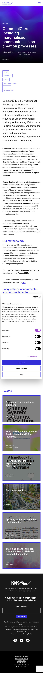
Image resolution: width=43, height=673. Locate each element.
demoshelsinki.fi (29, 591)
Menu (39, 3)
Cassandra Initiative (21, 658)
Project (5, 23)
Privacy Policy (21, 660)
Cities (6, 72)
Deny (21, 374)
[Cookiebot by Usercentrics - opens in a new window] (32, 297)
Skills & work (8, 90)
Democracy (7, 76)
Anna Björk (22, 52)
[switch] (38, 336)
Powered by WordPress (21, 665)
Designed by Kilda (21, 667)
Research (7, 87)
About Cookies (21, 663)
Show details (32, 357)
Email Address (21, 606)
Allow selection (21, 369)
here (24, 282)
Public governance (10, 83)
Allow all (21, 363)
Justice (6, 79)
